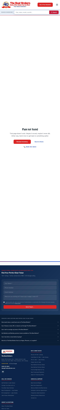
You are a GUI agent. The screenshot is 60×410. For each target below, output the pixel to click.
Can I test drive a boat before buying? (30, 336)
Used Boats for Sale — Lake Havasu (39, 357)
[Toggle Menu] (57, 4)
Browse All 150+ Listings (37, 354)
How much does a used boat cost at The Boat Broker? (30, 322)
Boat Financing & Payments (37, 372)
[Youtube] (3, 371)
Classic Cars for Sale (36, 362)
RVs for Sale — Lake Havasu (38, 359)
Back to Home (39, 142)
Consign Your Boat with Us (8, 385)
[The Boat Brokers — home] (16, 5)
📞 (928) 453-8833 (30, 147)
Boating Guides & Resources (38, 395)
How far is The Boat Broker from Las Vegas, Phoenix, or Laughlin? (30, 340)
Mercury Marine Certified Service (39, 388)
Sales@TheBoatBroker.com (8, 368)
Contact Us (33, 398)
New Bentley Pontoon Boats (38, 367)
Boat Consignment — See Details (10, 390)
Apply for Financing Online (37, 374)
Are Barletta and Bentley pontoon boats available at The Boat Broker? (30, 333)
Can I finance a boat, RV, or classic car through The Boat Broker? (30, 325)
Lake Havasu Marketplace (8, 395)
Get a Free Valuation (45, 4)
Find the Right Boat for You (37, 369)
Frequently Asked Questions (38, 393)
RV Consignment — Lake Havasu (10, 393)
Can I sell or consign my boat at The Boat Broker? (30, 329)
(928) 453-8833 (5, 366)
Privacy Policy (18, 303)
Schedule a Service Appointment (39, 390)
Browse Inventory (22, 142)
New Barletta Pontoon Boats (38, 364)
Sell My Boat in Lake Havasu (8, 383)
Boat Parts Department (36, 385)
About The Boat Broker (7, 406)
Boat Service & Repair (36, 383)
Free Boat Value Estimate (8, 388)
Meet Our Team (5, 408)
